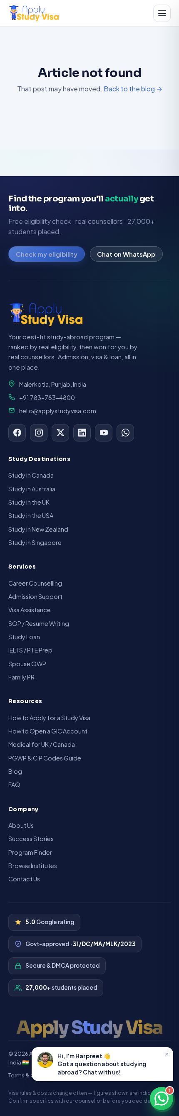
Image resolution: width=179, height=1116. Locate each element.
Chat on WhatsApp (126, 254)
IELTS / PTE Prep (30, 650)
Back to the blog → (133, 88)
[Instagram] (38, 432)
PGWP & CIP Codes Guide (44, 758)
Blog (15, 771)
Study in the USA (30, 515)
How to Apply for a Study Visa (49, 717)
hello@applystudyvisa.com (57, 411)
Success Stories (31, 838)
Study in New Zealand (38, 529)
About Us (21, 825)
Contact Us (24, 879)
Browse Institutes (32, 865)
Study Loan (24, 636)
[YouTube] (103, 432)
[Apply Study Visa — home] (34, 13)
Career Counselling (35, 583)
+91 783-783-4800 (47, 397)
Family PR (21, 677)
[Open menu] (162, 13)
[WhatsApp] (125, 432)
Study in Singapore (35, 542)
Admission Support (35, 596)
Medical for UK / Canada (41, 744)
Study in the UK (29, 502)
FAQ (14, 784)
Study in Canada (31, 475)
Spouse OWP (27, 663)
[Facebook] (17, 432)
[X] (60, 432)
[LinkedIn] (82, 432)
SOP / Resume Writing (38, 623)
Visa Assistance (29, 609)
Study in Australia (31, 489)
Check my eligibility (46, 254)
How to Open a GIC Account (47, 731)
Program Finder (30, 852)
